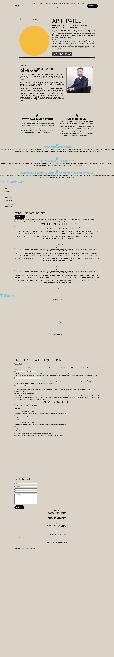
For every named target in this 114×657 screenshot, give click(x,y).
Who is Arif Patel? (18, 363)
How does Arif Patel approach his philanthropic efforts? (25, 393)
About (41, 3)
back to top (17, 550)
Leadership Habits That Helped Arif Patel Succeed (28, 411)
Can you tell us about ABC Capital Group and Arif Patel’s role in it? (27, 377)
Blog (82, 3)
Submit (18, 507)
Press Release (64, 3)
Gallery (55, 3)
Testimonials (75, 3)
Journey (48, 3)
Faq (58, 7)
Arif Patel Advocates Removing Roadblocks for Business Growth (33, 433)
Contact (91, 5)
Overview (34, 3)
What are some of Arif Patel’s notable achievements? (25, 371)
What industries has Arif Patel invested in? (23, 385)
